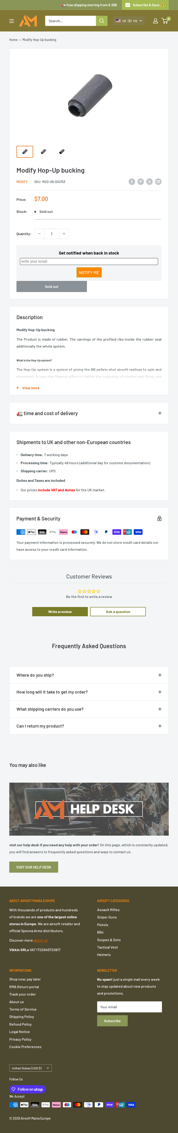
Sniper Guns (107, 917)
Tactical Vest (107, 947)
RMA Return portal (24, 986)
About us (16, 1001)
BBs (100, 932)
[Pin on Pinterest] (140, 181)
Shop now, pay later (25, 979)
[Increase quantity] (64, 234)
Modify (22, 182)
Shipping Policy (21, 1016)
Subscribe (112, 1020)
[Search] (102, 21)
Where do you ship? (35, 675)
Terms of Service (23, 1009)
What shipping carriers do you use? (50, 709)
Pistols (102, 924)
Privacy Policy (20, 1039)
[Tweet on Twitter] (149, 181)
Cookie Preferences (25, 1046)
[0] (165, 21)
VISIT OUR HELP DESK (33, 867)
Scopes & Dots (109, 939)
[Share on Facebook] (132, 181)
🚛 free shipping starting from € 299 (89, 5)
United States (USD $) (26, 1068)
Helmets (104, 954)
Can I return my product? (40, 725)
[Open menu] (11, 21)
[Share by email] (158, 181)
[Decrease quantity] (39, 234)
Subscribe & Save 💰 (149, 5)
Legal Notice (19, 1031)
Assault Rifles (108, 909)
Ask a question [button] (118, 611)
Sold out (51, 286)
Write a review (60, 611)
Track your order (22, 994)
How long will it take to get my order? (52, 691)
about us (41, 940)
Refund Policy (20, 1024)
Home (13, 40)
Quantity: (24, 233)
